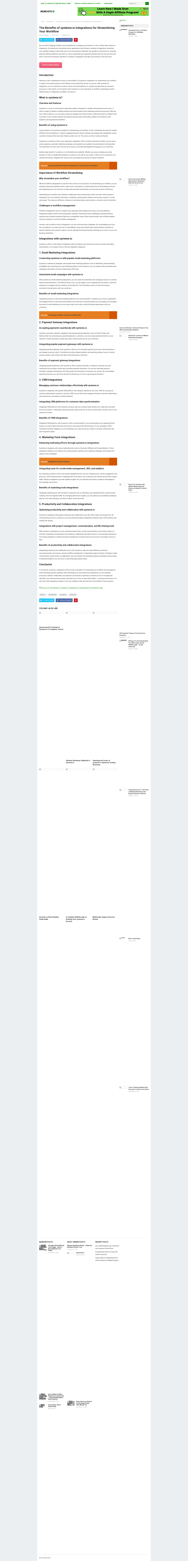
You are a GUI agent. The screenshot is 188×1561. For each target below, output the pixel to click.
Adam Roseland (44, 35)
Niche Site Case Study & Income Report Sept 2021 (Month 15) (84, 1403)
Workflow (73, 594)
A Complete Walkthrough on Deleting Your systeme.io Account (76, 919)
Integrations (52, 594)
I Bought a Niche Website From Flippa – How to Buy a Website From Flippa (56, 1248)
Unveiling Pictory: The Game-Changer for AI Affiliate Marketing (138, 32)
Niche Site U (80, 1252)
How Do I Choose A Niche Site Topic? (88, 3)
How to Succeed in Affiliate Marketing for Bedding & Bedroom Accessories (137, 181)
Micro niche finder (134, 938)
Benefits (42, 594)
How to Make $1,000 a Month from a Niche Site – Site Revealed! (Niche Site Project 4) (56, 1396)
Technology (50, 21)
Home (42, 21)
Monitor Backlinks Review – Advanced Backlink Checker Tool (79, 1246)
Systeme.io (63, 594)
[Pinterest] (76, 40)
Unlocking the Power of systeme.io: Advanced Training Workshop (104, 763)
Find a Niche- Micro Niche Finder (54, 1405)
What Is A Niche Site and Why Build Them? (56, 3)
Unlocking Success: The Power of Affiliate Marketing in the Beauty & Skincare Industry (138, 791)
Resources (108, 3)
